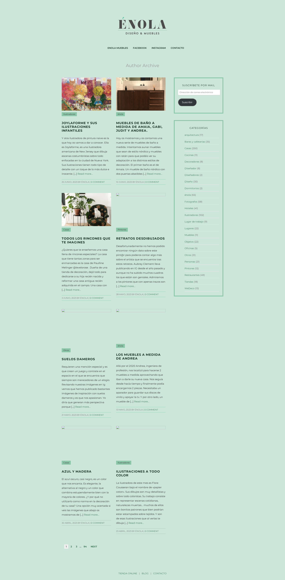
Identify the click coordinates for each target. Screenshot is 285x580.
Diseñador (190, 168)
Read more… (85, 173)
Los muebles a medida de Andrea (138, 356)
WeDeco (189, 288)
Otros (66, 350)
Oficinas (189, 248)
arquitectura (192, 135)
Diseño (189, 181)
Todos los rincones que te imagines (86, 240)
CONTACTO (160, 573)
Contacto (177, 47)
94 (85, 546)
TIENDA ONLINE (127, 573)
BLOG (145, 573)
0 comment (98, 182)
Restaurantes (192, 275)
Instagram (159, 47)
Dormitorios (192, 188)
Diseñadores (192, 175)
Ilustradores (69, 114)
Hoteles (189, 208)
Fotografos (191, 201)
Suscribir (187, 102)
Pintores (122, 230)
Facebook (140, 47)
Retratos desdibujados (140, 238)
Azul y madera (77, 471)
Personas (190, 261)
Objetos (189, 241)
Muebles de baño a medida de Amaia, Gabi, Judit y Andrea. (139, 126)
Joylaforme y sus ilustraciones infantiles (79, 126)
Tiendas (189, 281)
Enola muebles (118, 47)
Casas (66, 230)
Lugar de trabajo (194, 221)
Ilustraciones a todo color (138, 473)
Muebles (189, 235)
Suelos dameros (78, 359)
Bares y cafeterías (195, 141)
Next (94, 546)
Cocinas (189, 155)
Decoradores (192, 161)
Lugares (189, 228)
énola (120, 114)
